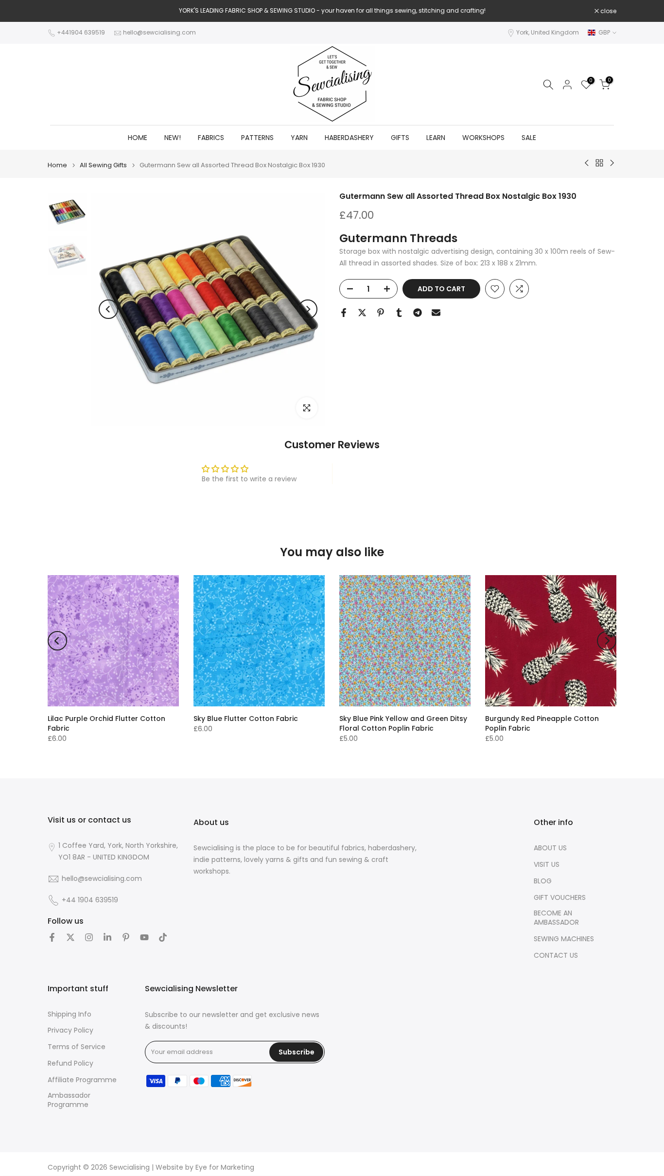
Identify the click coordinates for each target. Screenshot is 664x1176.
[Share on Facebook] (343, 312)
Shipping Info (69, 1014)
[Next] (307, 309)
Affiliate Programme (82, 1080)
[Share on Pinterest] (380, 312)
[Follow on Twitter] (70, 937)
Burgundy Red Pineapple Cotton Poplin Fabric (542, 723)
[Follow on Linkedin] (107, 937)
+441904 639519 (81, 32)
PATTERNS (257, 137)
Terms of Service (76, 1047)
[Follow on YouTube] (144, 937)
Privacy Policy (70, 1030)
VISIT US (546, 864)
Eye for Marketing (224, 1167)
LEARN (435, 137)
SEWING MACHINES (564, 939)
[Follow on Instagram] (89, 937)
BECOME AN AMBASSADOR (556, 918)
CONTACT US (556, 955)
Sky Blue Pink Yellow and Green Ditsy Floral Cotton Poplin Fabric (403, 723)
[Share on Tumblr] (399, 312)
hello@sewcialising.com (159, 32)
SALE (529, 137)
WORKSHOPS (483, 137)
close (61, 11)
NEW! (172, 137)
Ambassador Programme (69, 1100)
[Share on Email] (436, 312)
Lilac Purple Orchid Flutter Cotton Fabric (106, 723)
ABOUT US (550, 848)
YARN (299, 137)
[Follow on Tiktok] (162, 937)
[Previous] (108, 309)
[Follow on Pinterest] (126, 937)
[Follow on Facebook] (52, 937)
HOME (137, 137)
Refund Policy (70, 1063)
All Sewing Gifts (103, 165)
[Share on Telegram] (417, 312)
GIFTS (400, 137)
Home (57, 165)
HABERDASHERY (349, 137)
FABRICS (211, 137)
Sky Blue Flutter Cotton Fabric (245, 718)
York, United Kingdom (547, 32)
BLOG (543, 881)
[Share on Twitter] (362, 312)
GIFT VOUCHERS (560, 897)
